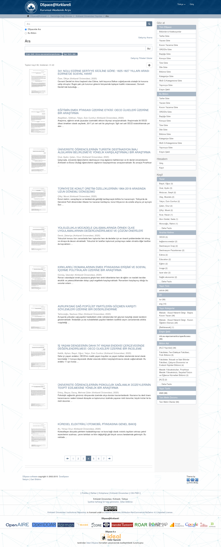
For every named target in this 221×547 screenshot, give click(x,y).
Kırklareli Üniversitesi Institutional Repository (67, 512)
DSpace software (30, 476)
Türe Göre (163, 62)
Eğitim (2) (163, 263)
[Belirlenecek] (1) (166, 327)
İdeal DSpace (92, 542)
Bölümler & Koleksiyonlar (170, 31)
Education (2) (165, 259)
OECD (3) (163, 237)
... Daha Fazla (165, 228)
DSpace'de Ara (34, 29)
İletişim (26, 479)
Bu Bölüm (32, 33)
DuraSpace (64, 476)
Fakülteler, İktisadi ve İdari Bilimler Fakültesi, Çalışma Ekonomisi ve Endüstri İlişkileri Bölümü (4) (174, 362)
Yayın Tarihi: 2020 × (70, 54)
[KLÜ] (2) (163, 379)
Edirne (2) (163, 254)
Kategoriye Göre (166, 76)
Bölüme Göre (165, 71)
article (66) (163, 290)
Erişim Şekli (164, 89)
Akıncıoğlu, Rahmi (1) (168, 223)
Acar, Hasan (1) (166, 214)
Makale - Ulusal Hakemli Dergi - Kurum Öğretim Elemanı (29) (176, 321)
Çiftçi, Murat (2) (166, 210)
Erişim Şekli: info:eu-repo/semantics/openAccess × (43, 54)
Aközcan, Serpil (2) (167, 192)
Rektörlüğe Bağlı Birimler (61, 16)
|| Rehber (92, 493)
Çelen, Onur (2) (165, 205)
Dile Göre (163, 67)
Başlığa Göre (164, 53)
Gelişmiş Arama (145, 37)
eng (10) (162, 303)
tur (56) (162, 299)
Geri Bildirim (36, 479)
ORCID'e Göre (165, 49)
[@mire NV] (192, 480)
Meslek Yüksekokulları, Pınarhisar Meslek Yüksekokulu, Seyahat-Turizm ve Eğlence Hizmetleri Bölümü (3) (175, 372)
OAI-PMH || (135, 493)
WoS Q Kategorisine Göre (170, 80)
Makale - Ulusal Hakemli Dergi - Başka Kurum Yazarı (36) (176, 314)
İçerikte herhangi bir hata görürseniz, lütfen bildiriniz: (110, 501)
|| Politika (84, 493)
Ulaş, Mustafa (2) (166, 196)
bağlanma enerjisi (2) (168, 241)
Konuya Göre (165, 58)
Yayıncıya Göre (165, 85)
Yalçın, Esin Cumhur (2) (169, 201)
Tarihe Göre (164, 36)
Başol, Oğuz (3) (166, 183)
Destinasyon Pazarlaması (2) (171, 250)
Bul (148, 48)
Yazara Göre (164, 40)
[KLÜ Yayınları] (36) (167, 347)
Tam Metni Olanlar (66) (169, 401)
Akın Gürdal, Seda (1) (168, 219)
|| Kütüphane (102, 493)
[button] (181, 4)
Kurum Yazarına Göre (168, 45)
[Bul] (149, 23)
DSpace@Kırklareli (38, 16)
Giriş (161, 163)
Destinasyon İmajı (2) (168, 245)
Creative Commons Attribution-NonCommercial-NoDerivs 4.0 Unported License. (138, 512)
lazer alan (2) (164, 272)
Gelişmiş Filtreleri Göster (141, 58)
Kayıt (161, 167)
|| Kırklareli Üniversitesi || (119, 493)
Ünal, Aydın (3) (165, 188)
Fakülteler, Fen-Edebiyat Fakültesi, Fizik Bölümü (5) (174, 354)
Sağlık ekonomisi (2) (168, 277)
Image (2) (163, 268)
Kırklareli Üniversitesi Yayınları (89, 16)
